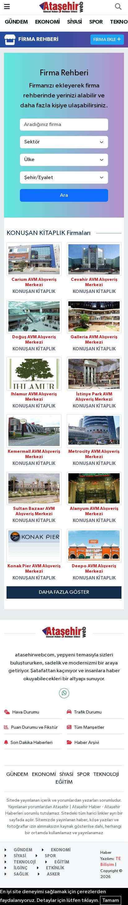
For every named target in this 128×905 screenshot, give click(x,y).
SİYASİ (74, 22)
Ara (64, 195)
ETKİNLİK (54, 868)
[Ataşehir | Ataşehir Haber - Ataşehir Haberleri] (61, 7)
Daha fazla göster (64, 592)
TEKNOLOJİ (106, 774)
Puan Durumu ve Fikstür (34, 727)
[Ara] (118, 7)
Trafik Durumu (88, 712)
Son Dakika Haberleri (32, 742)
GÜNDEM (16, 22)
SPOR (96, 22)
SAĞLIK (20, 874)
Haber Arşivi (87, 742)
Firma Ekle (105, 39)
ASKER (53, 874)
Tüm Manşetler (89, 727)
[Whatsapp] (64, 693)
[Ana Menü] (7, 7)
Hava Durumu (25, 712)
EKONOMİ (47, 22)
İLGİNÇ (20, 868)
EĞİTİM (64, 782)
